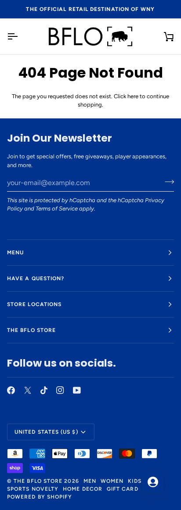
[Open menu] (20, 36)
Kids (134, 481)
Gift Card (122, 489)
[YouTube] (77, 390)
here (132, 96)
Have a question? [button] (35, 278)
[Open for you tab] (152, 481)
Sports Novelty (32, 489)
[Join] (166, 182)
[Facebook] (11, 390)
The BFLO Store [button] (31, 330)
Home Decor (82, 489)
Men (89, 481)
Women (112, 481)
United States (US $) (46, 432)
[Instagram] (60, 390)
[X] (28, 390)
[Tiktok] (43, 390)
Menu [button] (15, 253)
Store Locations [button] (34, 304)
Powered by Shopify (39, 497)
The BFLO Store (38, 481)
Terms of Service (57, 208)
